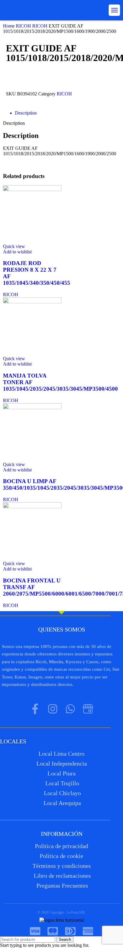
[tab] (67, 113)
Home (9, 25)
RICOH (24, 25)
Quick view (14, 246)
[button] (114, 10)
